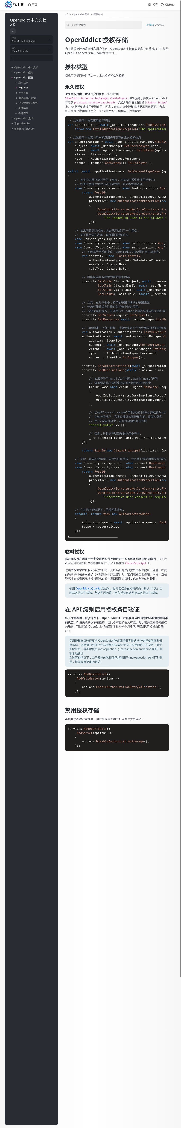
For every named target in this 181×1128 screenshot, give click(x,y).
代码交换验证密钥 (28, 103)
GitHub (169, 5)
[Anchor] (62, 39)
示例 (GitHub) (22, 123)
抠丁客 (18, 4)
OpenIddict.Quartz (88, 588)
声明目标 (23, 92)
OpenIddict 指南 (23, 72)
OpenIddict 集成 (23, 118)
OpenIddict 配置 (23, 77)
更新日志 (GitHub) (24, 128)
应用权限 (23, 82)
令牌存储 (23, 113)
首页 (34, 5)
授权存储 (23, 87)
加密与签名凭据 (27, 98)
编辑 (157, 24)
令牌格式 (23, 108)
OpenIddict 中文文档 (26, 67)
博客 (155, 5)
